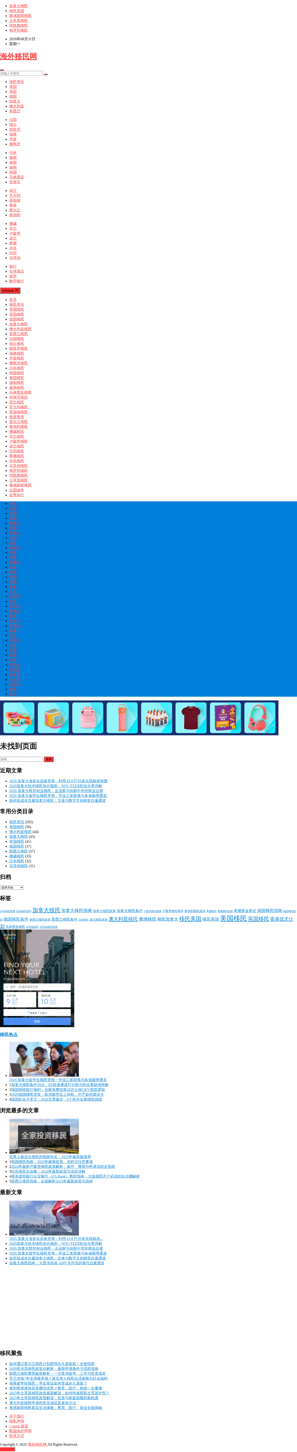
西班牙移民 (18, 348)
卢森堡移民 (18, 441)
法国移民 (16, 339)
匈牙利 (14, 674)
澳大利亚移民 (20, 329)
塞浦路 (14, 670)
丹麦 (13, 139)
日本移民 (16, 368)
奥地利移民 (18, 427)
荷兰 (13, 191)
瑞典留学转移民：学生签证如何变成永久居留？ (48, 1383)
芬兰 (13, 228)
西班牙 (14, 129)
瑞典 (13, 134)
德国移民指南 (269, 910)
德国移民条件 (16, 919)
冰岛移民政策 (7, 911)
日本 (13, 153)
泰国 (13, 162)
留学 (13, 276)
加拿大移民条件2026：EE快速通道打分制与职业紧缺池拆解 (60, 1085)
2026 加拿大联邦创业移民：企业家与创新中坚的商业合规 (56, 791)
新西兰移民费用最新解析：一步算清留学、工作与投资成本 (57, 1373)
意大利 (14, 195)
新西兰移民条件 (64, 919)
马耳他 (14, 258)
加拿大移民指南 (76, 910)
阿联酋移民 (18, 25)
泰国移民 (16, 378)
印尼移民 (16, 451)
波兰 (13, 238)
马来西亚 (16, 177)
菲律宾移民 (18, 397)
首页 (13, 300)
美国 (13, 87)
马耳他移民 (18, 466)
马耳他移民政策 (49, 927)
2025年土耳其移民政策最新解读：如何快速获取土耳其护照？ (59, 1393)
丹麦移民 (16, 358)
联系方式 (16, 1436)
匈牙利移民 (18, 30)
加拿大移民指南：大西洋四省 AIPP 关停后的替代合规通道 (56, 1263)
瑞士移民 (16, 344)
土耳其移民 (18, 21)
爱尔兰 (14, 210)
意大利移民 (18, 407)
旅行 (13, 266)
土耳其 (14, 679)
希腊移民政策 (225, 911)
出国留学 (16, 490)
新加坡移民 (18, 412)
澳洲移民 (147, 919)
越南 (13, 158)
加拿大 (14, 101)
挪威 (13, 224)
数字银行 (16, 281)
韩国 (13, 172)
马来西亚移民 (20, 392)
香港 (13, 205)
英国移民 (16, 314)
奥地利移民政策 (195, 911)
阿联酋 (14, 684)
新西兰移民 (18, 334)
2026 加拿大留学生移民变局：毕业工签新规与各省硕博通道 (58, 796)
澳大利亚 (16, 106)
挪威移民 (16, 431)
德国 (13, 96)
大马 (13, 591)
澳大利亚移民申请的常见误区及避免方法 (42, 1403)
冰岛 (13, 248)
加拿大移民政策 (104, 911)
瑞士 (13, 125)
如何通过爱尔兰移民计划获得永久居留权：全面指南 (52, 1364)
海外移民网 (18, 56)
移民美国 (16, 11)
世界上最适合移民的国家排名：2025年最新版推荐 (50, 1157)
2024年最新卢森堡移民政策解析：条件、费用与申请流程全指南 (63, 1167)
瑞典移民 (16, 353)
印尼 (13, 253)
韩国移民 (16, 373)
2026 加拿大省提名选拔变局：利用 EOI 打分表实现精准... (56, 1239)
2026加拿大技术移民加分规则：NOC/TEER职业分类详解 (55, 786)
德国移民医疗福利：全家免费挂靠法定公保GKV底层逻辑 (58, 1090)
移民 (13, 504)
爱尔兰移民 (18, 422)
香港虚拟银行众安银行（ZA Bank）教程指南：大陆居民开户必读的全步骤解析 (75, 1176)
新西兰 (14, 111)
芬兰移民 (16, 436)
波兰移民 (16, 446)
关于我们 (16, 1416)
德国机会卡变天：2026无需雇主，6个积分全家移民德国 (56, 1099)
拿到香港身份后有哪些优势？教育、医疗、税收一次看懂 (55, 1388)
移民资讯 (16, 82)
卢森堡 (14, 233)
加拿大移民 (18, 6)
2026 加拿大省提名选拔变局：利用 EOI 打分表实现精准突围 (58, 781)
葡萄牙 (14, 144)
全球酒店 (16, 271)
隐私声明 (16, 1421)
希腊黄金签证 (245, 911)
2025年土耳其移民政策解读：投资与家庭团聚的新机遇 (53, 1398)
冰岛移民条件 (24, 911)
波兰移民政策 (99, 919)
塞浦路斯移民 (20, 16)
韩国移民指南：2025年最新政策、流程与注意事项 (52, 1162)
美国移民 (16, 309)
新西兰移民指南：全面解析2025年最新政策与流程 (52, 1181)
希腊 (13, 243)
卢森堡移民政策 (152, 911)
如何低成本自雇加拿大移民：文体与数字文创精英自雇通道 (57, 801)
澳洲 (13, 528)
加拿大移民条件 (130, 911)
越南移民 (16, 388)
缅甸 (13, 167)
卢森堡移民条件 (173, 911)
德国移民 (16, 319)
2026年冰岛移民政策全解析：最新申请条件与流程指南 (53, 1369)
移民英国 (210, 919)
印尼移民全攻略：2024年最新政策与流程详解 (48, 1171)
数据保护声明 (20, 1431)
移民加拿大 (167, 919)
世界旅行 (16, 495)
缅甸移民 (16, 383)
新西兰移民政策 (40, 919)
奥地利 (14, 215)
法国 (13, 120)
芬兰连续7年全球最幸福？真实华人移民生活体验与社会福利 (58, 1378)
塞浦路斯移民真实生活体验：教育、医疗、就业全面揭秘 (55, 1408)
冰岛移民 (16, 461)
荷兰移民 (16, 402)
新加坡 (14, 200)
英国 (13, 91)
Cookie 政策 (18, 1426)
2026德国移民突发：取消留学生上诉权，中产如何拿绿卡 (57, 1094)
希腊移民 (16, 456)
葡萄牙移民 (18, 363)
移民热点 (9, 1034)
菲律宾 (14, 182)
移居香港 (16, 417)
